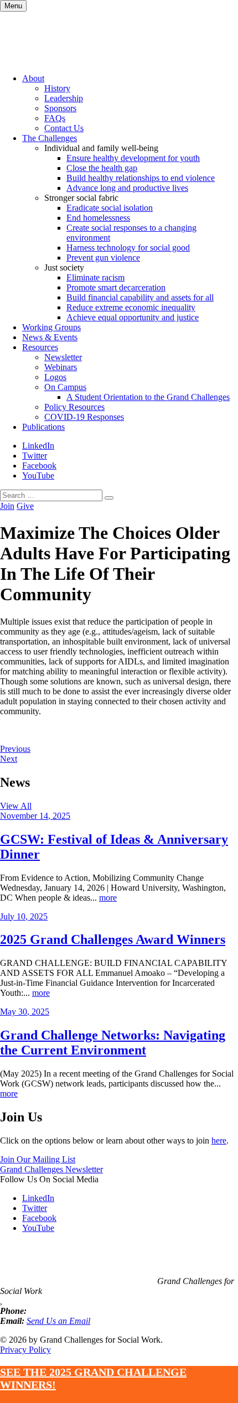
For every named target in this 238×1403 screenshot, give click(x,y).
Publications (43, 427)
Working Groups (51, 327)
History (57, 88)
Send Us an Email (58, 1321)
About (33, 78)
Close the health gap (101, 168)
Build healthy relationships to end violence (140, 178)
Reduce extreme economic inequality (130, 307)
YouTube (38, 475)
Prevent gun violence (103, 257)
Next (8, 758)
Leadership (63, 98)
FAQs (54, 118)
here (218, 1140)
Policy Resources (74, 407)
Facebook (39, 465)
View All (16, 805)
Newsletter (63, 357)
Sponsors (60, 108)
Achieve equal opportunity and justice (132, 317)
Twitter (34, 455)
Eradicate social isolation (109, 207)
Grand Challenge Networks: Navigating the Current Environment (112, 1042)
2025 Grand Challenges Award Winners (112, 939)
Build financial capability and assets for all (140, 297)
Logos (55, 377)
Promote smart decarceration (115, 287)
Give (25, 506)
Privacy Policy (25, 1349)
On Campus (65, 387)
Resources (40, 347)
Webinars (60, 367)
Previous (15, 749)
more (108, 897)
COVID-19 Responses (84, 417)
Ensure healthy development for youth (133, 158)
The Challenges (49, 138)
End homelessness (98, 217)
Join (7, 506)
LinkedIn (38, 445)
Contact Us (64, 128)
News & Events (49, 337)
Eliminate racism (95, 277)
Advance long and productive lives (127, 188)
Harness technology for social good (128, 247)
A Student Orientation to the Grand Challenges (148, 397)
